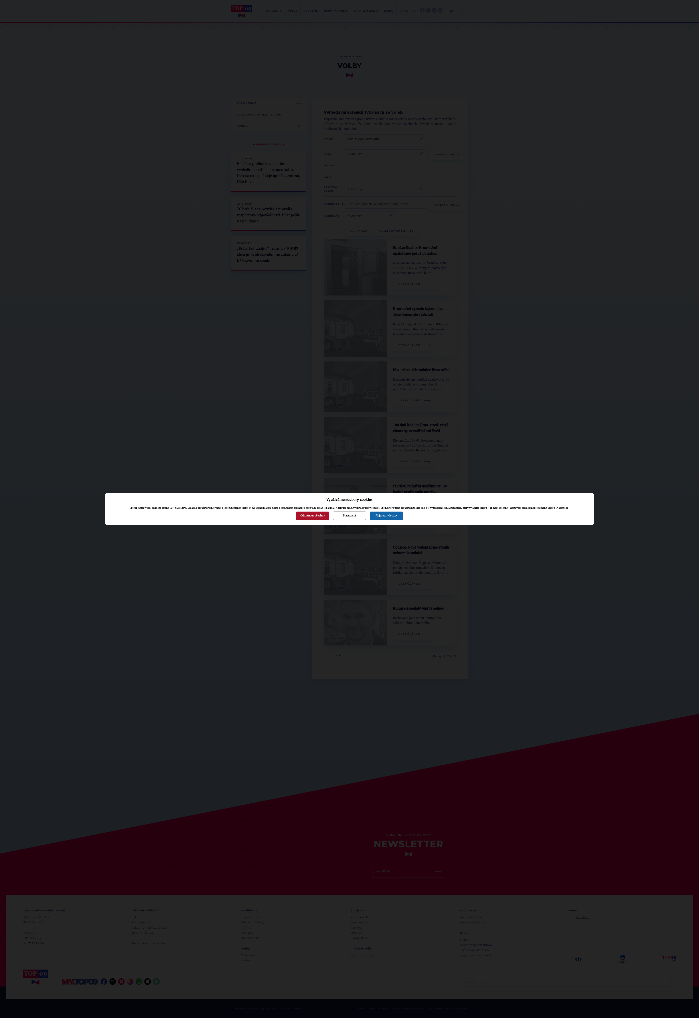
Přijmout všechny (387, 515)
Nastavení (349, 515)
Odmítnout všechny (312, 515)
